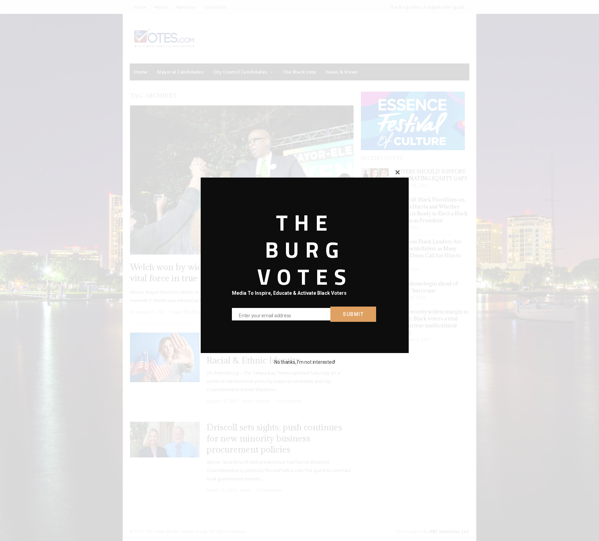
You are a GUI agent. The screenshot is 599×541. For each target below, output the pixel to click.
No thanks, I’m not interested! (304, 362)
